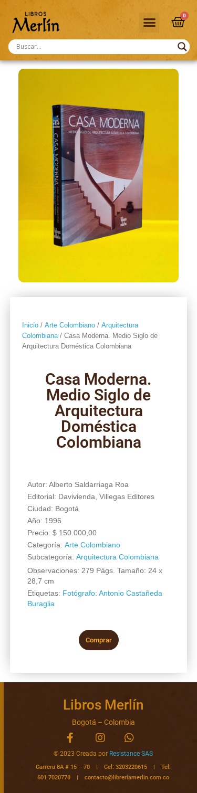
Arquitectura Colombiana (117, 557)
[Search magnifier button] (182, 46)
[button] (149, 23)
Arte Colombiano (70, 325)
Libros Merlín (103, 705)
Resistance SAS (131, 753)
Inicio (30, 325)
